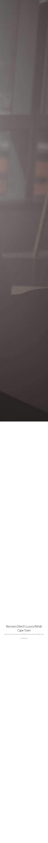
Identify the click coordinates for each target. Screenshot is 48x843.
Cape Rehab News (24, 638)
